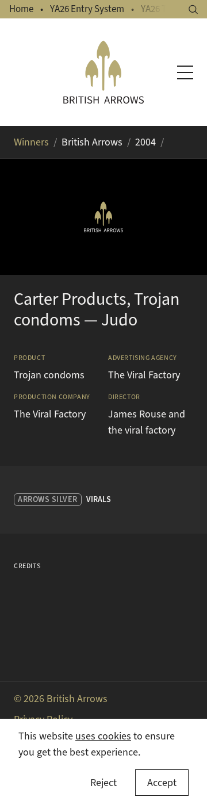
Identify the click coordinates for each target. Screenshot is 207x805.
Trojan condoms (49, 375)
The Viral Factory (144, 375)
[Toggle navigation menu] (185, 72)
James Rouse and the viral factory (146, 422)
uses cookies (103, 736)
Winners (31, 142)
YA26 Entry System (87, 9)
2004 (145, 142)
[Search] (193, 9)
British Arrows (92, 142)
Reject (103, 782)
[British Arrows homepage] (103, 72)
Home (21, 9)
